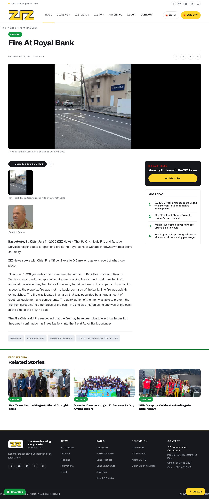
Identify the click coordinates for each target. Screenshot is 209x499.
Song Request (104, 459)
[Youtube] (179, 3)
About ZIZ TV (139, 459)
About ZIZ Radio (105, 478)
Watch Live (138, 447)
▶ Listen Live (173, 178)
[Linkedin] (192, 3)
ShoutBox (101, 472)
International (67, 465)
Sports (64, 472)
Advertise (115, 15)
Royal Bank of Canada (61, 338)
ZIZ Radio (81, 15)
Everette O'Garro (35, 338)
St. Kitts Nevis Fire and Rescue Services (98, 338)
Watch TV (192, 15)
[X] (198, 3)
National (12, 27)
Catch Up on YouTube (144, 465)
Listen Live (102, 447)
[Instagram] (185, 3)
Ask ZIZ (197, 492)
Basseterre (16, 338)
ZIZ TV (98, 15)
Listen (172, 15)
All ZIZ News (67, 447)
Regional (66, 459)
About (131, 15)
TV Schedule (139, 453)
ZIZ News (62, 15)
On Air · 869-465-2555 (179, 467)
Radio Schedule (105, 453)
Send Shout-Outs (105, 465)
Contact (147, 15)
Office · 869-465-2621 (179, 462)
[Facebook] (173, 3)
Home (48, 15)
